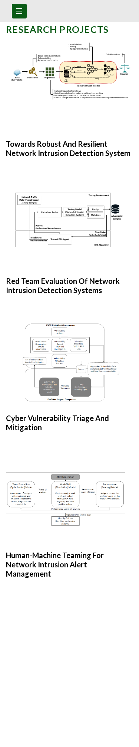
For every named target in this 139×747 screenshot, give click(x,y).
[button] (19, 11)
